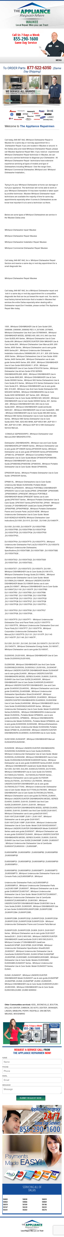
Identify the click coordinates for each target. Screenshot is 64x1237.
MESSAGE (6, 1085)
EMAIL (4, 1075)
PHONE (5, 1066)
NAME (4, 1057)
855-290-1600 (26, 39)
